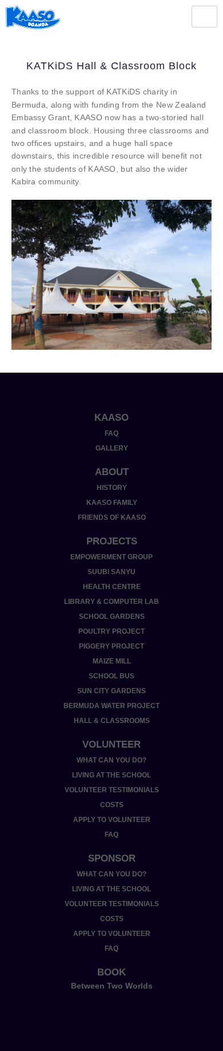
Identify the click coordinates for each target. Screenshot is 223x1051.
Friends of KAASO (112, 517)
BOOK (111, 972)
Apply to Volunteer (111, 820)
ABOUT (112, 472)
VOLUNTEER (111, 744)
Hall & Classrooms (112, 721)
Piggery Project (111, 646)
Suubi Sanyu (111, 572)
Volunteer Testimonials (112, 790)
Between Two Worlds (112, 985)
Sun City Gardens (111, 691)
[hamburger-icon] (204, 16)
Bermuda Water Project (111, 706)
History (112, 488)
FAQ (111, 433)
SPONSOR (112, 858)
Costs (112, 805)
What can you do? (111, 760)
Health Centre (112, 587)
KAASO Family (111, 503)
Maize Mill (112, 661)
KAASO (111, 417)
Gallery (111, 448)
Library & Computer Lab (111, 602)
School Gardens (112, 617)
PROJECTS (111, 541)
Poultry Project (111, 631)
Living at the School (111, 775)
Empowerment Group (111, 557)
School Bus (111, 676)
